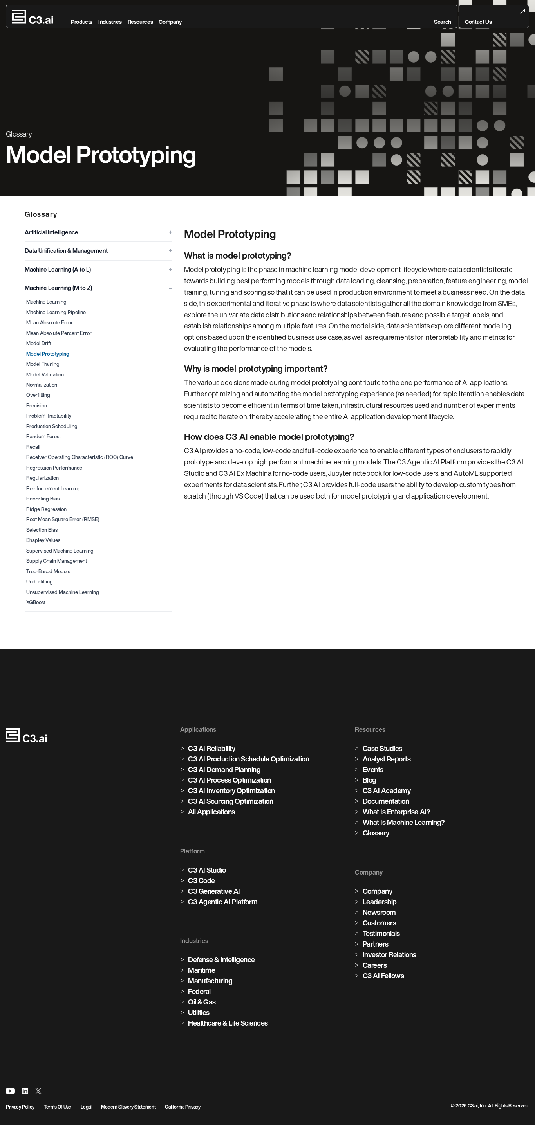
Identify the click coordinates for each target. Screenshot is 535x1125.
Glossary (376, 832)
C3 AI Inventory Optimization (231, 790)
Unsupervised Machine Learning (62, 592)
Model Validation (45, 374)
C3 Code (201, 880)
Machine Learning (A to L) (58, 269)
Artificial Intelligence (51, 232)
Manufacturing (210, 980)
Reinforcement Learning (53, 488)
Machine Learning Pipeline (56, 312)
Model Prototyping (47, 353)
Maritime (201, 970)
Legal (86, 1106)
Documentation (386, 801)
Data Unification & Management (66, 251)
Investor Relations (389, 954)
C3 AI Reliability (211, 748)
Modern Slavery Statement (128, 1106)
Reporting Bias (43, 498)
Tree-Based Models (48, 571)
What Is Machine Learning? (404, 822)
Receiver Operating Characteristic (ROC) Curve (79, 457)
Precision (36, 405)
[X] (38, 1091)
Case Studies (382, 748)
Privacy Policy (20, 1106)
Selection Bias (42, 530)
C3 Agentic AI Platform (222, 901)
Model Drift (38, 343)
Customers (379, 922)
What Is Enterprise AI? (396, 811)
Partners (376, 943)
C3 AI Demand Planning (224, 769)
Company (377, 891)
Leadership (380, 901)
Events (373, 769)
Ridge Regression (46, 509)
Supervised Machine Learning (60, 550)
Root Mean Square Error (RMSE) (62, 519)
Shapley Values (43, 540)
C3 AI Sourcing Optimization (230, 801)
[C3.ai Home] (32, 17)
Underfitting (39, 581)
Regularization (42, 478)
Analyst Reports (387, 758)
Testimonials (381, 933)
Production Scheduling (52, 426)
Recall (33, 447)
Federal (199, 991)
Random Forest (43, 436)
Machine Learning (46, 301)
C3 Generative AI (214, 891)
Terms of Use (57, 1106)
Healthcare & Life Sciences (228, 1022)
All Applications (211, 811)
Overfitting (38, 395)
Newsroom (379, 912)
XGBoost (35, 602)
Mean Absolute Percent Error (59, 333)
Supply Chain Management (56, 560)
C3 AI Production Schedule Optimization (248, 758)
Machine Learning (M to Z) (58, 288)
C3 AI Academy (387, 790)
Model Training (43, 364)
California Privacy (183, 1106)
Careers (375, 964)
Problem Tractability (48, 415)
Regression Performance (54, 467)
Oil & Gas (202, 1001)
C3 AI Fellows (383, 975)
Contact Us (478, 22)
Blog (369, 779)
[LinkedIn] (25, 1091)
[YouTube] (10, 1091)
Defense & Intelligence (221, 959)
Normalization (41, 384)
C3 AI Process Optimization (229, 779)
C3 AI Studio (207, 869)
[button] (442, 17)
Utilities (199, 1012)
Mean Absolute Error (49, 322)
